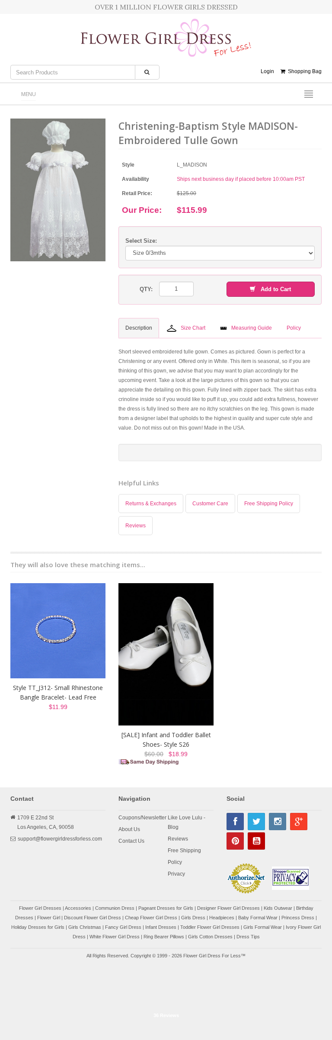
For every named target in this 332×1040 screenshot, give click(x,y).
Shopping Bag (303, 71)
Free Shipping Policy (268, 504)
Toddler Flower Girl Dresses (209, 927)
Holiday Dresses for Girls (37, 927)
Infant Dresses (160, 927)
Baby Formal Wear (258, 917)
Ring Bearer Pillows (164, 936)
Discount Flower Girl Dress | (94, 917)
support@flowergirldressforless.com (60, 839)
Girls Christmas (84, 927)
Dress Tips (248, 936)
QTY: (146, 289)
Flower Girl (48, 917)
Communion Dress (114, 908)
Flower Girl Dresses (40, 908)
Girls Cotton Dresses (210, 936)
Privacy (176, 874)
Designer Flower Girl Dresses (228, 908)
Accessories (78, 908)
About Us (129, 829)
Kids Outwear (278, 908)
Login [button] (267, 71)
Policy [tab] (294, 328)
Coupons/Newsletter (142, 818)
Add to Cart (273, 289)
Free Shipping (184, 850)
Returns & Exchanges (150, 504)
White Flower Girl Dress (114, 936)
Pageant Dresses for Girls (165, 908)
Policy (175, 862)
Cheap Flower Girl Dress (151, 917)
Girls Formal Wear (262, 927)
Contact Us (131, 841)
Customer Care (210, 504)
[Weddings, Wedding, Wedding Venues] (166, 987)
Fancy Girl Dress (123, 927)
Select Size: (141, 241)
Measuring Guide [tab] (251, 328)
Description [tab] (138, 328)
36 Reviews (166, 1015)
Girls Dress (193, 917)
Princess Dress (297, 917)
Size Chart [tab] (193, 328)
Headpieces (221, 917)
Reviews (135, 526)
